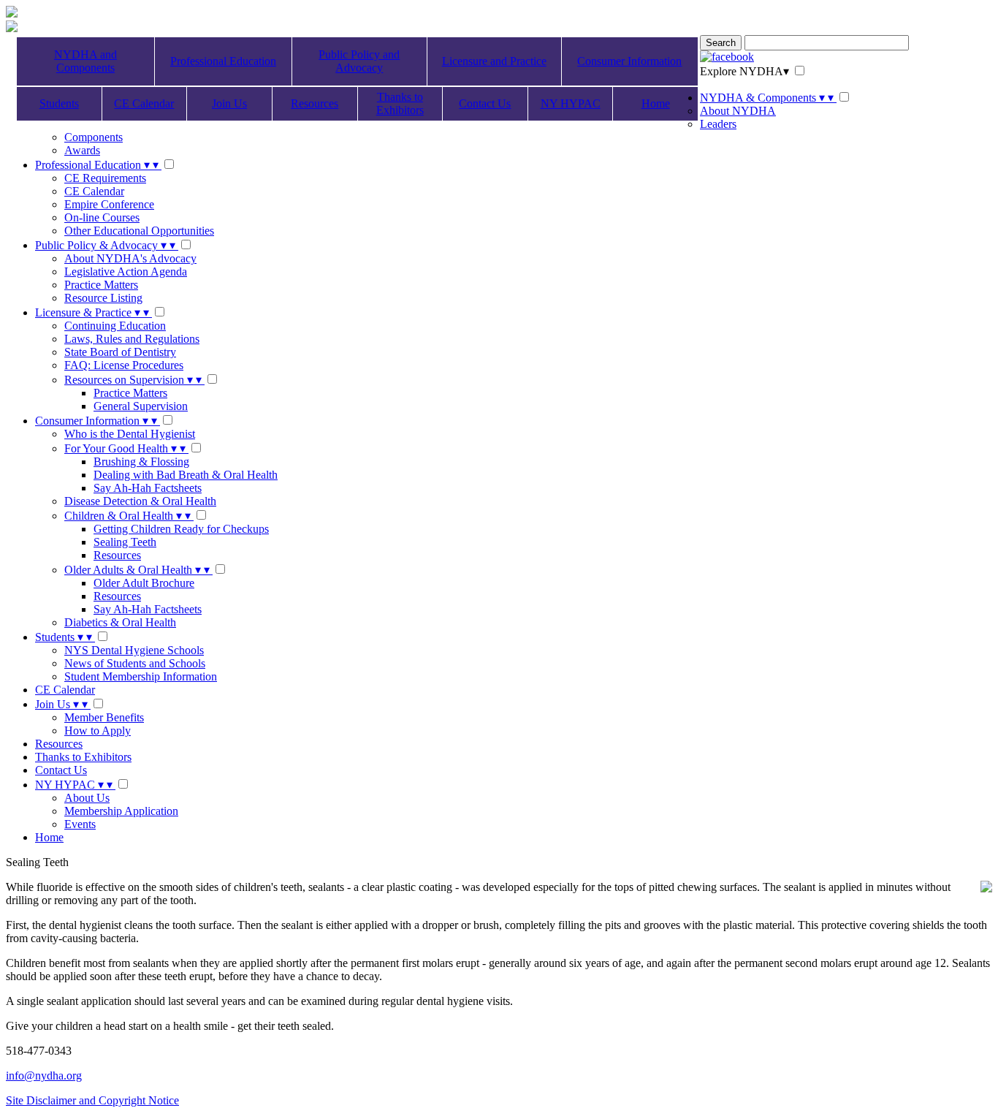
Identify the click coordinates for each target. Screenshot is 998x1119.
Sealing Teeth (125, 542)
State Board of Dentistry (120, 352)
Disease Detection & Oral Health (140, 501)
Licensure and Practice (494, 61)
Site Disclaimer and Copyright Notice (92, 1100)
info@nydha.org (44, 1075)
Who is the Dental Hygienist (129, 434)
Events (80, 824)
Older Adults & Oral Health (137, 570)
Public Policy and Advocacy (359, 61)
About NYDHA (738, 111)
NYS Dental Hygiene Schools (134, 650)
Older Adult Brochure (144, 583)
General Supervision (141, 406)
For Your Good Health (125, 448)
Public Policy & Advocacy (105, 245)
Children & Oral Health (127, 515)
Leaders (718, 124)
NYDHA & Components (767, 97)
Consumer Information (629, 61)
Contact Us (485, 103)
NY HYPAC (571, 103)
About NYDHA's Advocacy (130, 258)
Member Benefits (104, 717)
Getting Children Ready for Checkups (181, 529)
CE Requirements (105, 178)
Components (93, 137)
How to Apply (97, 730)
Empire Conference (109, 204)
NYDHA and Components (85, 61)
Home (655, 103)
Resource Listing (103, 298)
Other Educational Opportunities (139, 230)
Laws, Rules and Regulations (131, 339)
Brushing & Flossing (141, 461)
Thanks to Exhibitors (400, 103)
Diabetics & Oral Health (120, 622)
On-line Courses (102, 217)
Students (59, 103)
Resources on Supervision (133, 379)
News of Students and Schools (134, 663)
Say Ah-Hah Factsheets (148, 488)
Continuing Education (115, 325)
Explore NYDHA (744, 71)
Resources (314, 103)
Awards (82, 150)
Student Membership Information (140, 676)
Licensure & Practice (92, 312)
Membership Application (121, 811)
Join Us (229, 103)
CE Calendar (144, 103)
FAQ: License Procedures (123, 365)
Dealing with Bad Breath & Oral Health (186, 475)
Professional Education (223, 61)
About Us (87, 798)
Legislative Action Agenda (125, 271)
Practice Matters (101, 284)
